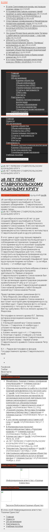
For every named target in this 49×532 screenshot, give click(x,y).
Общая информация (25, 83)
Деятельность (18, 97)
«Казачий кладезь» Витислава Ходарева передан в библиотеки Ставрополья (25, 411)
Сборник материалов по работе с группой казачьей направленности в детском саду (26, 389)
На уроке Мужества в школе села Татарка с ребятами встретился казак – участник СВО (26, 35)
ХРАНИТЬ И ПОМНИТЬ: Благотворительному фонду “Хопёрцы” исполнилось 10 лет (24, 42)
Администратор (32, 383)
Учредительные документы (29, 87)
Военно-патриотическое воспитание (29, 145)
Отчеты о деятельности (27, 90)
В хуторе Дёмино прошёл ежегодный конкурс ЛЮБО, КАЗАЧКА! (24, 60)
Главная (15, 73)
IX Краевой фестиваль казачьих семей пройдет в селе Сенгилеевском (24, 12)
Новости (15, 75)
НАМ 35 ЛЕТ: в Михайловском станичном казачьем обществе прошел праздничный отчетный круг (26, 50)
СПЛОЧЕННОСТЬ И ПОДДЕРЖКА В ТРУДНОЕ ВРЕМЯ (23, 17)
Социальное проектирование (30, 109)
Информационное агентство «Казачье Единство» (24, 481)
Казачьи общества (25, 80)
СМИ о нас (21, 92)
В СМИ (4, 2)
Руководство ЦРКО (25, 85)
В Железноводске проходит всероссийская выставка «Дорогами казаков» (24, 429)
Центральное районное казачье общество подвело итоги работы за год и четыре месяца (26, 455)
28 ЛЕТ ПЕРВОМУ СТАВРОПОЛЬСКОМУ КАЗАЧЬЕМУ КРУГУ (22, 184)
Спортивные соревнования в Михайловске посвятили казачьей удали (26, 22)
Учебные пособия (19, 112)
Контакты (21, 95)
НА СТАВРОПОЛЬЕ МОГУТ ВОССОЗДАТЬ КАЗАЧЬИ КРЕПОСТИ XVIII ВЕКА (26, 27)
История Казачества (11, 195)
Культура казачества (26, 107)
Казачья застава (14, 436)
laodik (43, 195)
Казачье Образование (26, 104)
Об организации (19, 78)
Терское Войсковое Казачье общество (24, 505)
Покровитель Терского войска (20, 448)
